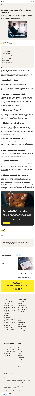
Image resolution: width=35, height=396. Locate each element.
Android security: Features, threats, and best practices (26, 274)
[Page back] (17, 255)
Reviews (20, 351)
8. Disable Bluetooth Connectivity (7, 62)
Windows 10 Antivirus (22, 307)
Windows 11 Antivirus (22, 309)
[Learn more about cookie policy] (8, 393)
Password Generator (22, 328)
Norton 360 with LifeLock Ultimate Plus (9, 311)
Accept (4, 394)
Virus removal (21, 313)
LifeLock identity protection (24, 364)
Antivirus (20, 303)
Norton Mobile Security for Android (9, 320)
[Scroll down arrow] (17, 48)
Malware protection (22, 315)
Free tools (20, 361)
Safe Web (20, 318)
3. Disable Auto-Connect (6, 53)
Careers (20, 390)
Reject (6, 394)
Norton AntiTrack (7, 315)
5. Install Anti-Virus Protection (7, 56)
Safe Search (20, 320)
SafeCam (20, 334)
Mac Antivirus (21, 311)
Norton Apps (21, 357)
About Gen (6, 390)
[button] (17, 46)
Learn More (6, 222)
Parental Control (21, 330)
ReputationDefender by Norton (23, 367)
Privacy (27, 390)
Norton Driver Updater (9, 327)
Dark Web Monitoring (22, 335)
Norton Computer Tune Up (9, 347)
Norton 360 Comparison (23, 301)
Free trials (20, 359)
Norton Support (7, 353)
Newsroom (10, 390)
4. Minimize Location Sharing (7, 55)
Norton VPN (6, 313)
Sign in (19, 363)
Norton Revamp (7, 333)
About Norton (21, 345)
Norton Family (7, 317)
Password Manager (22, 326)
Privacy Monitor (21, 332)
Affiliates (20, 355)
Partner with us (15, 390)
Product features (22, 299)
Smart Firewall (21, 324)
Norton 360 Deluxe (8, 303)
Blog (1, 4)
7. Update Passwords (5, 60)
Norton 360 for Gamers (9, 305)
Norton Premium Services (9, 345)
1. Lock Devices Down (5, 49)
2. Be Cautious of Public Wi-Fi (7, 51)
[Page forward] (20, 255)
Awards (19, 349)
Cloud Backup (21, 316)
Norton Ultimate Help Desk (9, 349)
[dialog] (5, 393)
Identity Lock (21, 337)
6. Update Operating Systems (7, 58)
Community (20, 353)
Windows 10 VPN (21, 322)
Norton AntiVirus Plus (8, 301)
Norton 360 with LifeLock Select (9, 308)
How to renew (7, 355)
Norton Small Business (9, 329)
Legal (24, 390)
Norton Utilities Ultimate (9, 325)
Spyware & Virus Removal (9, 351)
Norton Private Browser (9, 331)
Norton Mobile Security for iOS (9, 323)
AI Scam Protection (22, 305)
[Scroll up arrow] (17, 66)
